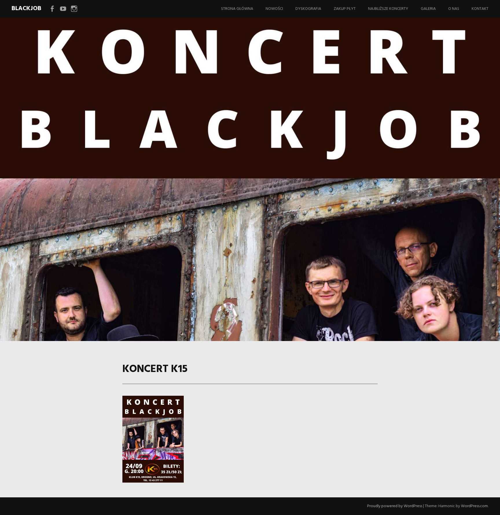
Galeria (428, 9)
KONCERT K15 (131, 177)
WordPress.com (474, 506)
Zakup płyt (345, 9)
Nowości (274, 9)
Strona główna (237, 9)
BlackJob (26, 8)
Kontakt (480, 9)
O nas (453, 9)
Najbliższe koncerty (388, 9)
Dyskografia (308, 9)
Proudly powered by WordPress (394, 506)
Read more (95, 195)
